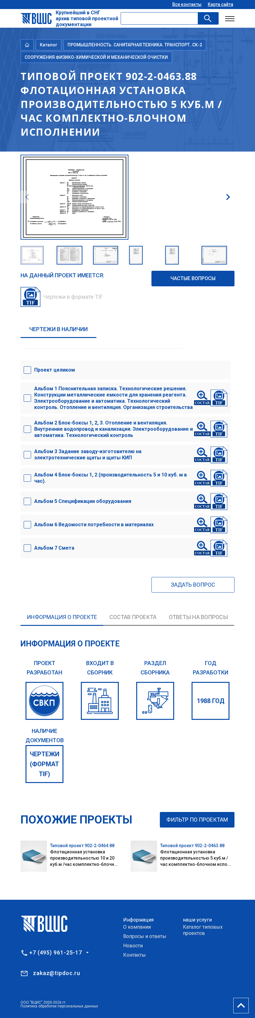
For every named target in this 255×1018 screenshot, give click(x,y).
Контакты (134, 955)
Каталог (48, 44)
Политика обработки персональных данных (59, 1006)
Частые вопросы (193, 278)
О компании (137, 927)
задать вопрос (193, 584)
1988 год (211, 701)
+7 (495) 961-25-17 (55, 952)
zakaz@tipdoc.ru (56, 973)
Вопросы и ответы (144, 936)
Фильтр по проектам (197, 819)
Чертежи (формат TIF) (44, 764)
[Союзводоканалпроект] (44, 701)
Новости (133, 946)
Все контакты (187, 4)
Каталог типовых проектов (203, 930)
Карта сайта (220, 4)
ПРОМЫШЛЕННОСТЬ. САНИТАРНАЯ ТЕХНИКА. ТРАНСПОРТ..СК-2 (134, 44)
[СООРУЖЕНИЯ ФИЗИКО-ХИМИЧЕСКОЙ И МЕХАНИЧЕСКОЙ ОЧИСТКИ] (155, 701)
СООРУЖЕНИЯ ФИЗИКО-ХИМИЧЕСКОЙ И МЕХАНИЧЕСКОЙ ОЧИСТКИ (96, 57)
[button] (228, 197)
